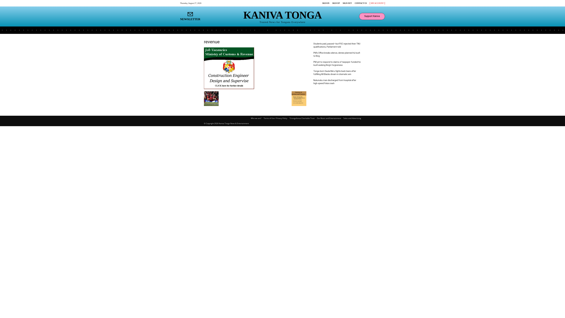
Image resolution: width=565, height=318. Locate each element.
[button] (350, 29)
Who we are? (256, 118)
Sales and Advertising (352, 118)
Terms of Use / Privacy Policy (275, 118)
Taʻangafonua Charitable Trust (302, 118)
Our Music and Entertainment (329, 118)
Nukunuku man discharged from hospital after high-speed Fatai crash (334, 82)
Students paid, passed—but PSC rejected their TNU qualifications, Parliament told (336, 45)
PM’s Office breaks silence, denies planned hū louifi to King (336, 54)
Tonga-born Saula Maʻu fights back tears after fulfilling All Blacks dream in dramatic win (334, 72)
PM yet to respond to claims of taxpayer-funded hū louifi (337, 63)
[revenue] (229, 88)
